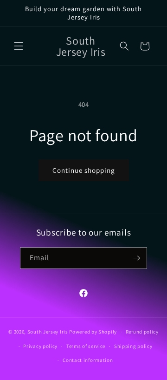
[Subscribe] (136, 258)
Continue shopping (83, 170)
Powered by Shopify (93, 331)
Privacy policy (40, 346)
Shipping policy (133, 346)
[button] (18, 46)
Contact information (88, 360)
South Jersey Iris (47, 331)
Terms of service (85, 346)
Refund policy (142, 331)
